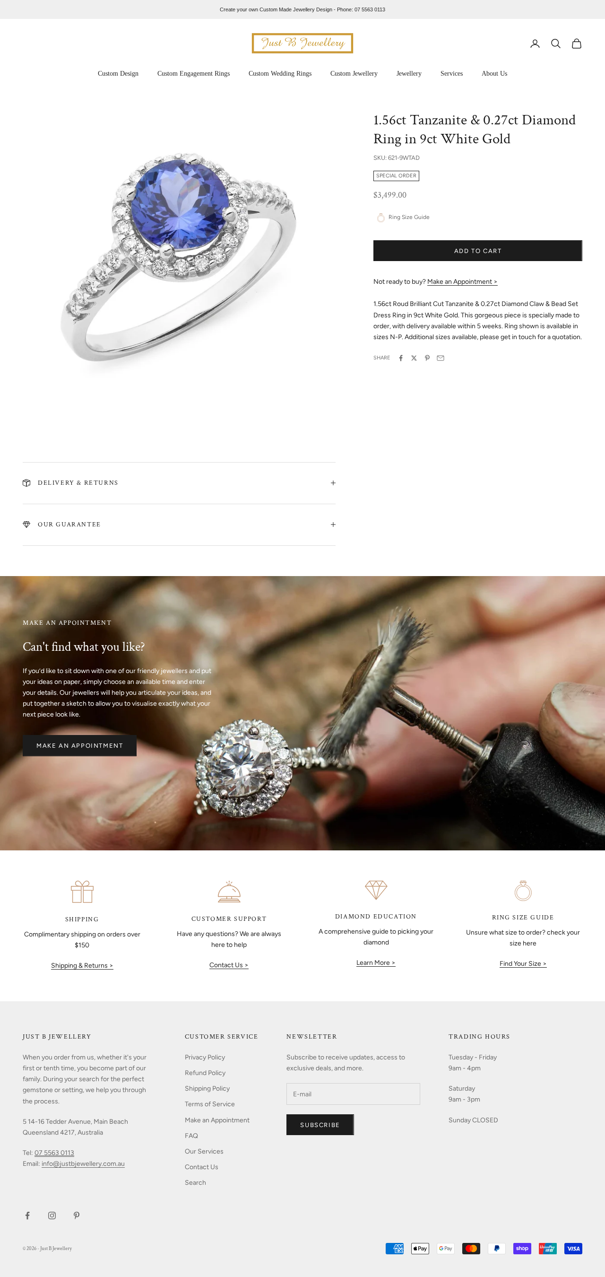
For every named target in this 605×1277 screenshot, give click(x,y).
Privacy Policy (205, 1057)
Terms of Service (210, 1104)
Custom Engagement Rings (193, 73)
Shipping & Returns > (82, 966)
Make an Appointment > (462, 282)
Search (195, 1183)
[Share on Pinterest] (427, 358)
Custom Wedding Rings (280, 73)
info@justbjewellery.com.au (83, 1164)
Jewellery (409, 73)
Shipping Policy (207, 1089)
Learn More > (376, 963)
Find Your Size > (523, 964)
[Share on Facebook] (401, 358)
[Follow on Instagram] (52, 1215)
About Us (494, 73)
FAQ (191, 1136)
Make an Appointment (79, 745)
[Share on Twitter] (414, 358)
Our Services (204, 1151)
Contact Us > (229, 965)
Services (452, 73)
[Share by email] (440, 358)
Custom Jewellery (354, 73)
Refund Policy (205, 1073)
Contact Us (201, 1167)
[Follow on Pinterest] (76, 1215)
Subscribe (320, 1124)
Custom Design (118, 73)
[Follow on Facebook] (27, 1215)
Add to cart (478, 250)
